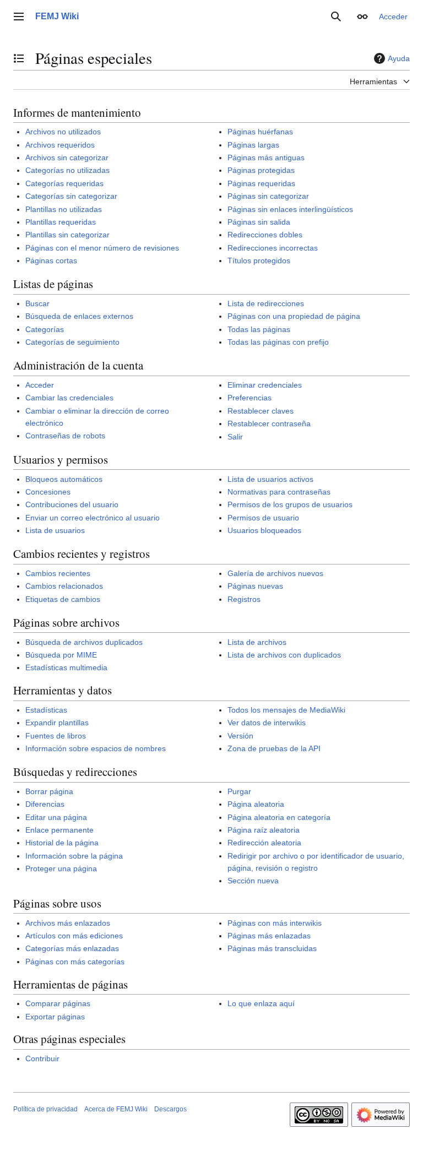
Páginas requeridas (261, 183)
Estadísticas (46, 709)
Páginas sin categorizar (268, 196)
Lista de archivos (256, 642)
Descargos (170, 1109)
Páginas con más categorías (74, 961)
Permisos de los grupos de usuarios (289, 504)
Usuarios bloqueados (264, 530)
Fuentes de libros (55, 735)
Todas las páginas (258, 329)
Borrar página (49, 791)
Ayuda (399, 58)
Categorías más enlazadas (72, 948)
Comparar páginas (57, 1003)
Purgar (239, 791)
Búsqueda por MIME (61, 654)
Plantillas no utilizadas (63, 209)
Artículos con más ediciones (74, 935)
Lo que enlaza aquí (261, 1003)
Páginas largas (253, 144)
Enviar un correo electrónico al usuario (92, 517)
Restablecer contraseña (269, 423)
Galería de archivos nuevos (275, 573)
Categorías (44, 329)
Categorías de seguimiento (72, 342)
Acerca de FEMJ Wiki (116, 1109)
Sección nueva (253, 880)
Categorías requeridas (64, 183)
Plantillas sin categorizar (67, 234)
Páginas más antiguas (266, 157)
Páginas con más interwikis (274, 923)
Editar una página (56, 817)
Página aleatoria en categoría (278, 817)
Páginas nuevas (255, 586)
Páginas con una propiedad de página (293, 316)
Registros (244, 599)
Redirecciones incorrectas (272, 247)
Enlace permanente (59, 830)
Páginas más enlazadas (269, 935)
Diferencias (44, 804)
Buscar (37, 303)
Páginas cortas (51, 260)
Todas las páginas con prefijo (278, 342)
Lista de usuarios (55, 530)
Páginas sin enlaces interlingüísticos (290, 209)
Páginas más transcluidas (272, 948)
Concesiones (47, 491)
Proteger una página (61, 868)
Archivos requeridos (60, 144)
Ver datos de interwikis (266, 722)
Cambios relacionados (64, 586)
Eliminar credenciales (264, 385)
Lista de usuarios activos (270, 479)
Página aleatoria (255, 804)
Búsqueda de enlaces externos (79, 316)
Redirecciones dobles (264, 234)
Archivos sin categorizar (67, 157)
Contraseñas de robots (65, 435)
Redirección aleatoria (264, 842)
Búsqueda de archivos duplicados (84, 642)
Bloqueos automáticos (63, 479)
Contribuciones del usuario (71, 504)
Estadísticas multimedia (66, 667)
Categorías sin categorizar (71, 196)
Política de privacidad (45, 1109)
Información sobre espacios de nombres (95, 748)
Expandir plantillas (57, 722)
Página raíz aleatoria (263, 830)
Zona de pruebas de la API (274, 748)
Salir (235, 436)
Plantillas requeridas (60, 222)
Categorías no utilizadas (67, 170)
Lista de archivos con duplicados (284, 654)
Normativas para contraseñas (278, 491)
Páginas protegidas (261, 170)
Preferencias (249, 397)
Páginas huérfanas (260, 131)
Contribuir (42, 1058)
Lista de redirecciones (265, 303)
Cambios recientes (57, 573)
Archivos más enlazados (67, 923)
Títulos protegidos (258, 260)
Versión (240, 735)
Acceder (39, 385)
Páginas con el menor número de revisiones (102, 247)
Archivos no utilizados (63, 131)
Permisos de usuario (263, 517)
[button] (19, 16)
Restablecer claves (260, 410)
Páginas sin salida (258, 222)
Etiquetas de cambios (62, 599)
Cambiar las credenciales (69, 397)
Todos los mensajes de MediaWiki (286, 709)
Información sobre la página (74, 855)
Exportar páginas (55, 1016)
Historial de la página (62, 842)
